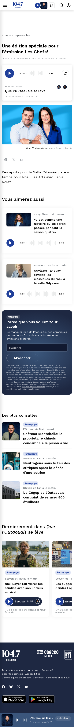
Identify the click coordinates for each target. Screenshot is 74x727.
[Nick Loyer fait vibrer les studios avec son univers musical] (25, 554)
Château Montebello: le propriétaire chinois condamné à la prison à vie (45, 438)
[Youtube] (26, 686)
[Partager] (65, 73)
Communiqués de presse (16, 677)
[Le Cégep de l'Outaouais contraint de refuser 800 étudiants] (11, 490)
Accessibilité (32, 674)
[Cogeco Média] (47, 656)
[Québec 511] (68, 658)
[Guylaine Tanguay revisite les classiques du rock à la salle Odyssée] (18, 270)
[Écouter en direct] (38, 5)
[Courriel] (22, 160)
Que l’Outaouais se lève (25, 91)
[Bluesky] (11, 686)
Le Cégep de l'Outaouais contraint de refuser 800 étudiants (44, 497)
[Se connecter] (68, 5)
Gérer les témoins (12, 674)
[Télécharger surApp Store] (14, 699)
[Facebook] (6, 160)
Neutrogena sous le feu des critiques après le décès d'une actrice (46, 467)
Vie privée (33, 670)
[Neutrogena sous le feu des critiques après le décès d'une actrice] (11, 461)
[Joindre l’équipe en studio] (52, 5)
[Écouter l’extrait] (9, 73)
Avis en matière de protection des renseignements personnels (39, 377)
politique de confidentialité (33, 387)
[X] (18, 686)
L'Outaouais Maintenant (42, 717)
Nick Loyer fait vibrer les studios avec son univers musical (24, 588)
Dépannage (48, 670)
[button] (17, 720)
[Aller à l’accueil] (17, 7)
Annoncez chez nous (58, 677)
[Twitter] (14, 160)
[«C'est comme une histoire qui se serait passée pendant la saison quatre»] (18, 219)
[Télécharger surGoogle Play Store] (41, 699)
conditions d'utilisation (16, 389)
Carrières (38, 677)
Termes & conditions (13, 670)
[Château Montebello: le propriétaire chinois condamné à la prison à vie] (11, 431)
